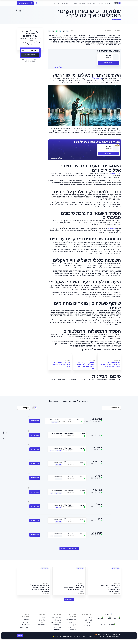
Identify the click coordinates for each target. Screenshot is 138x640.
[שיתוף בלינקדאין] (60, 31)
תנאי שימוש (26, 625)
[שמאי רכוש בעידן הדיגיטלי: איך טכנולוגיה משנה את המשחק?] (109, 356)
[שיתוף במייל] (53, 31)
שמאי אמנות (88, 622)
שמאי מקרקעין (56, 622)
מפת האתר (41, 625)
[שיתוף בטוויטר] (64, 31)
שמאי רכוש (88, 620)
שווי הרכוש (98, 78)
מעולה (20, 635)
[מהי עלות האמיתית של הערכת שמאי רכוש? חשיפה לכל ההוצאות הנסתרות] (33, 574)
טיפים (43, 622)
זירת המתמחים (66, 3)
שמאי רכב (89, 617)
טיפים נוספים (69, 599)
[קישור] (49, 31)
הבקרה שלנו (26, 622)
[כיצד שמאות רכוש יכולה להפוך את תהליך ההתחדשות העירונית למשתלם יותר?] (104, 574)
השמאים (113, 228)
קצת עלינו (100, 3)
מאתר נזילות (72, 622)
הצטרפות (26, 620)
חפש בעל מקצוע (30, 55)
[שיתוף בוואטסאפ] (56, 31)
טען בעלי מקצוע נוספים (70, 548)
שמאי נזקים (57, 625)
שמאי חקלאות (56, 617)
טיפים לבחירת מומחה (79, 3)
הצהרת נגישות (25, 627)
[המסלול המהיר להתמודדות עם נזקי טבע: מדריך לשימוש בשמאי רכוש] (69, 574)
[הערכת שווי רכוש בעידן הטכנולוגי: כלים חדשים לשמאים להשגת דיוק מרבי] (84, 356)
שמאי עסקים (88, 625)
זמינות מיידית (108, 63)
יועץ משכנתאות (71, 620)
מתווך (74, 625)
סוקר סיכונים (72, 627)
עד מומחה (73, 630)
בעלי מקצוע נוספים (56, 67)
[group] (52, 422)
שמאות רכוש (116, 19)
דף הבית (107, 3)
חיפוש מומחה (91, 3)
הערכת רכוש (116, 173)
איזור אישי (42, 620)
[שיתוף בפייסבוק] (67, 31)
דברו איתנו (56, 3)
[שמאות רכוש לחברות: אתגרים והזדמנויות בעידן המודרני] (60, 356)
